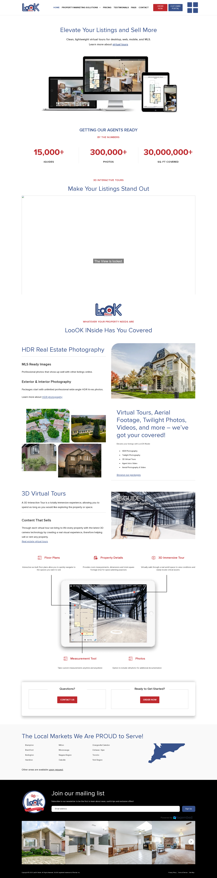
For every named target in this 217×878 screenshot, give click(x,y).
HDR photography (52, 397)
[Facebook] (195, 4)
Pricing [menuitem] (107, 7)
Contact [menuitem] (144, 7)
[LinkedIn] (189, 10)
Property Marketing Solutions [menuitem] (80, 7)
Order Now (160, 7)
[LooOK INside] (31, 7)
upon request (56, 769)
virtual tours (120, 44)
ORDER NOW (149, 699)
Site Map (191, 872)
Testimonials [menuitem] (121, 7)
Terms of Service (182, 872)
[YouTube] (195, 10)
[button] (43, 842)
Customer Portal (175, 7)
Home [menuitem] (56, 7)
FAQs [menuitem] (133, 7)
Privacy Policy (172, 872)
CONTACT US (67, 699)
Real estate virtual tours (35, 541)
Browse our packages (129, 474)
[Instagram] (189, 4)
